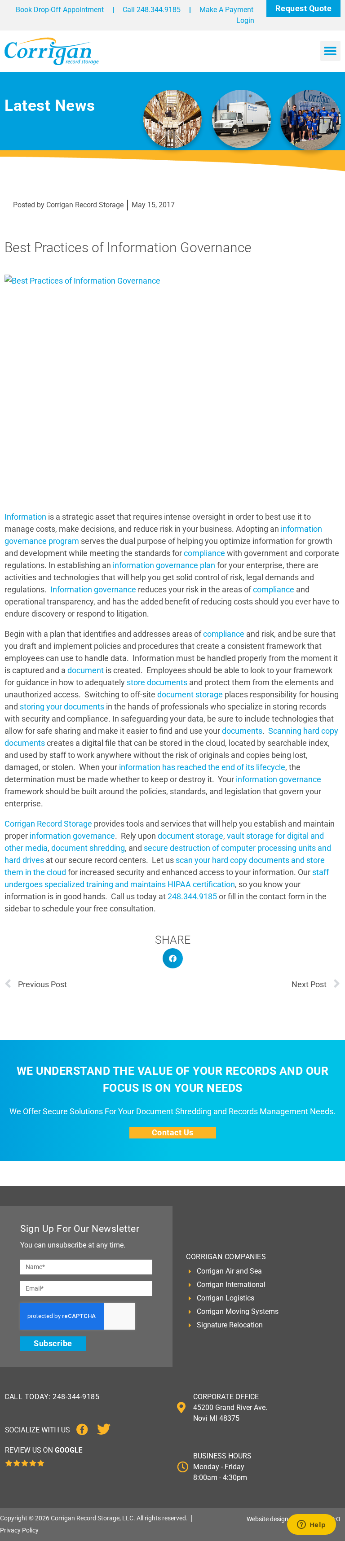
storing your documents (62, 706)
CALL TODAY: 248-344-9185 (51, 1396)
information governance (278, 779)
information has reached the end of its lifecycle (202, 767)
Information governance (93, 589)
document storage (190, 694)
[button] (330, 51)
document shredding (88, 848)
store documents (157, 682)
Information (25, 516)
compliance (204, 553)
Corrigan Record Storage (48, 823)
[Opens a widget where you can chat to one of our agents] (311, 1525)
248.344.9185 (192, 896)
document (85, 670)
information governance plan (164, 565)
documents (242, 730)
